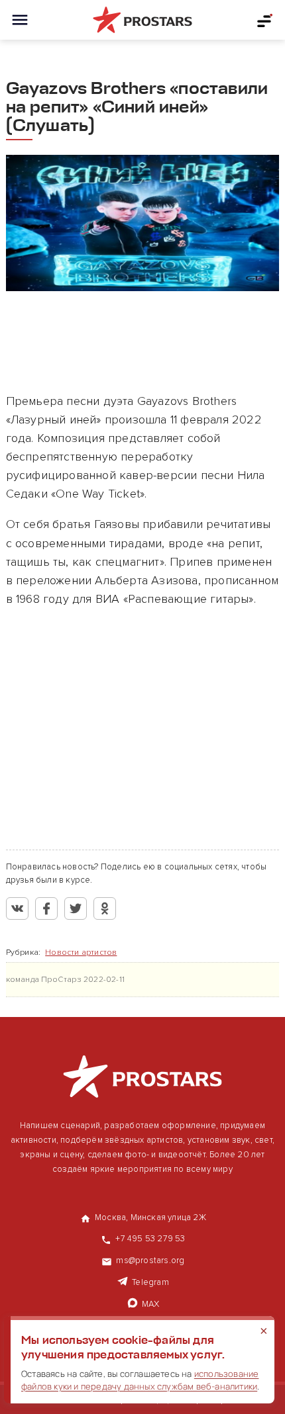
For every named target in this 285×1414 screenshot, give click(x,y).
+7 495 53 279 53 (150, 1238)
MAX (151, 1304)
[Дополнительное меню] (265, 20)
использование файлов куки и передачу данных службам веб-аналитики (139, 1380)
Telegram (150, 1282)
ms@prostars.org (150, 1260)
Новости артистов (81, 952)
